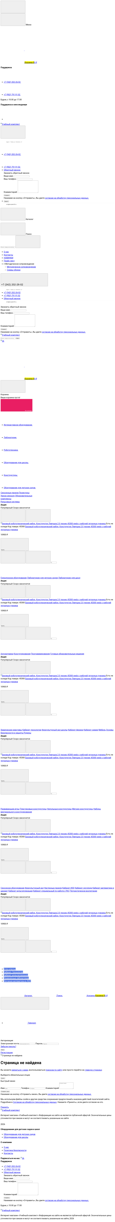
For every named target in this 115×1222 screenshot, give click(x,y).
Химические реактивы (11, 730)
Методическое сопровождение (21, 267)
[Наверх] (12, 1037)
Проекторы (24, 493)
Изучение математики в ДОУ (17, 981)
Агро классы (10, 969)
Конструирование (22, 654)
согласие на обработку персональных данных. (67, 198)
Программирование (40, 654)
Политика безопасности (15, 1150)
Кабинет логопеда (83, 888)
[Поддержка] (13, 132)
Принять (5, 1107)
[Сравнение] (13, 366)
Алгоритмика (7, 654)
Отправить (6, 195)
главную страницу (93, 1070)
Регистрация (7, 1052)
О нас (6, 252)
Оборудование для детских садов (19, 1134)
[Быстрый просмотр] (12, 575)
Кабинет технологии (31, 730)
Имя (3, 1088)
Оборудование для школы (16, 1137)
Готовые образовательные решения (67, 654)
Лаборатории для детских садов (42, 578)
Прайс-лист (9, 261)
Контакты (8, 255)
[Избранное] (36, 366)
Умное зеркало (8, 496)
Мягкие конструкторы (82, 809)
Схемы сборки (13, 270)
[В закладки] (38, 515)
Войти (2, 1049)
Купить (3, 549)
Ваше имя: (8, 176)
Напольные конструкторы (59, 809)
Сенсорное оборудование (12, 888)
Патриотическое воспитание (83, 891)
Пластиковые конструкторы (33, 809)
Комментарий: (11, 192)
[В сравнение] (13, 515)
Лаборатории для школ (69, 578)
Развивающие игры (10, 809)
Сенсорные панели (10, 493)
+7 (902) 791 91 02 (12, 94)
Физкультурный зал (34, 888)
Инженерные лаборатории (16, 978)
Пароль (39, 1043)
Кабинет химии (91, 730)
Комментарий (52, 1088)
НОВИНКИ (8, 258)
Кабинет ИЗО (68, 888)
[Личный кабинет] (12, 353)
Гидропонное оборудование (14, 578)
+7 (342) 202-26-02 (12, 82)
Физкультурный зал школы (55, 730)
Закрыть (6, 201)
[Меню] (13, 7)
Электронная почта (10, 1043)
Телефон (25, 1088)
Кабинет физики (75, 730)
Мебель (102, 730)
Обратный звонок (12, 170)
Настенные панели (53, 888)
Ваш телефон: (10, 179)
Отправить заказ (5, 1091)
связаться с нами (20, 1070)
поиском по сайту (54, 1070)
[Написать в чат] (25, 1003)
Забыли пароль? (8, 1046)
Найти (17, 338)
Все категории (28, 410)
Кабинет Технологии (13, 972)
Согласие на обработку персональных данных (35, 1102)
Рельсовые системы (10, 502)
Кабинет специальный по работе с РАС (51, 891)
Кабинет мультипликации (20, 891)
